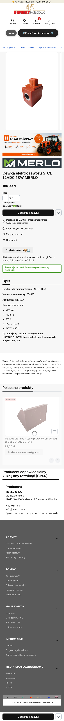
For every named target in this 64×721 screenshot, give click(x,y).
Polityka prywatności (15, 585)
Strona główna (8, 47)
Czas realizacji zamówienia (19, 543)
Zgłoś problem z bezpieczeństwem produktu (32, 513)
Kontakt (9, 645)
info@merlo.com (15, 509)
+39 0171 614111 (15, 505)
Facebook (10, 673)
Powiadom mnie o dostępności (24, 452)
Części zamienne (26, 47)
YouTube (10, 687)
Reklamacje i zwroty (15, 557)
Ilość (4, 192)
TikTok (9, 682)
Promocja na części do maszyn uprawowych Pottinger (28, 268)
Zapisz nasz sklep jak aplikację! (21, 655)
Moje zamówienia (14, 617)
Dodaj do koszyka (28, 212)
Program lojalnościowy (17, 650)
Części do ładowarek (47, 47)
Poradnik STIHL (13, 594)
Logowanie (11, 613)
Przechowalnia (13, 622)
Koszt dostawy (13, 552)
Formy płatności (13, 548)
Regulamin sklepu (14, 590)
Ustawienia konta (14, 627)
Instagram (11, 678)
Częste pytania (13, 580)
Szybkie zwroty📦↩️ (18, 250)
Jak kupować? (13, 576)
